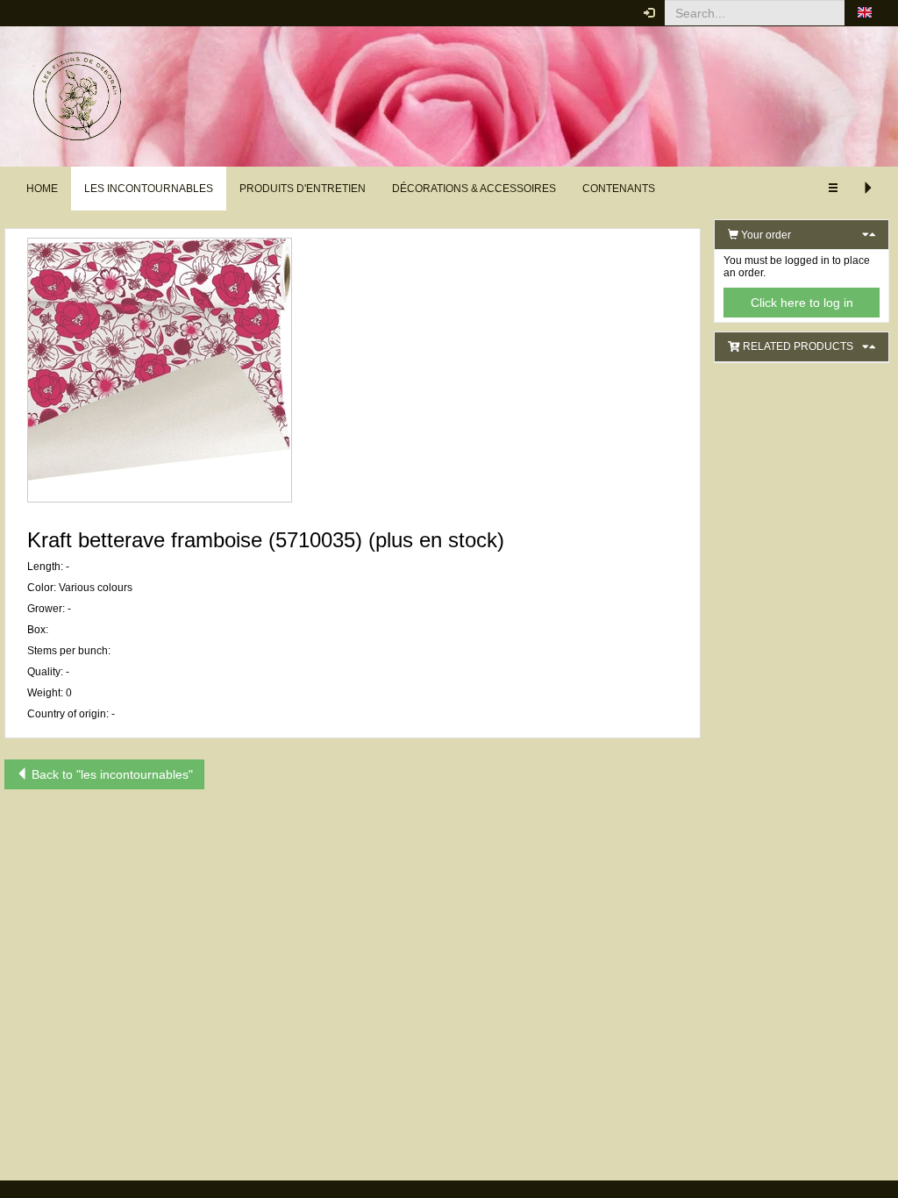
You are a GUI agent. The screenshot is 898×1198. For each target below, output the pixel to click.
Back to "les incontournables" (110, 774)
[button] (865, 13)
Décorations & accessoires (474, 188)
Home (42, 188)
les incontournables (148, 188)
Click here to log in (802, 303)
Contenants (618, 188)
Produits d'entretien (302, 188)
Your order (764, 235)
